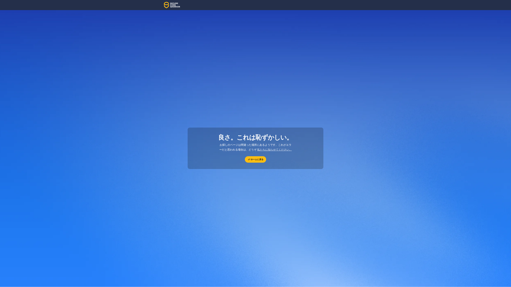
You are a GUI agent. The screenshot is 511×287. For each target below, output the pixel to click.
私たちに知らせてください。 (274, 149)
